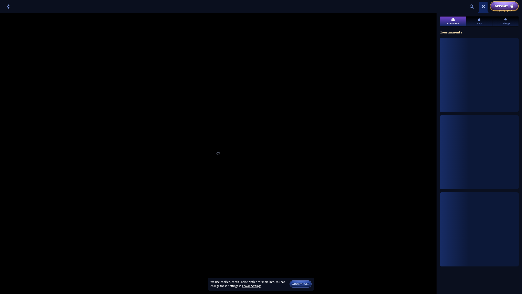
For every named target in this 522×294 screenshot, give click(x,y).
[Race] (483, 6)
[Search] (472, 6)
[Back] (8, 6)
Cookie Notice (248, 282)
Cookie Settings (251, 286)
